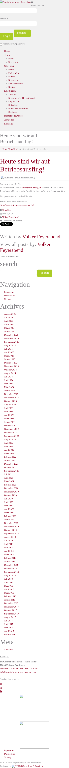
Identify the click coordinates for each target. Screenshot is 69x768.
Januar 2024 (9, 390)
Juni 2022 (8, 443)
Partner (11, 76)
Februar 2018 (10, 596)
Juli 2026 (8, 317)
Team (7, 55)
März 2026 (9, 328)
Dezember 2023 (11, 394)
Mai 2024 (8, 383)
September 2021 (11, 471)
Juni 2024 (8, 380)
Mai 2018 (8, 586)
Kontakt (12, 87)
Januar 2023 (9, 422)
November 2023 (11, 397)
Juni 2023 (8, 408)
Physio (11, 58)
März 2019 (9, 554)
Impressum (9, 292)
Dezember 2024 (11, 363)
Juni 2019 (8, 544)
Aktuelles (9, 119)
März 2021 (9, 481)
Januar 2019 (9, 561)
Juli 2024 (8, 376)
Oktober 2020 (10, 495)
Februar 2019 (10, 558)
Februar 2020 (10, 516)
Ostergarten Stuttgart (31, 187)
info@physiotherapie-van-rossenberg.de (18, 672)
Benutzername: (38, 5)
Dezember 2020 (11, 488)
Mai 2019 (8, 547)
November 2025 (11, 338)
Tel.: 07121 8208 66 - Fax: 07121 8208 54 (19, 668)
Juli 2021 (8, 474)
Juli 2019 (8, 540)
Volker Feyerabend (10, 217)
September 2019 (11, 533)
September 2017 (11, 613)
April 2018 (9, 589)
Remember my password (13, 43)
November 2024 (11, 366)
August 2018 (10, 575)
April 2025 (9, 352)
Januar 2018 (9, 600)
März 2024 (9, 387)
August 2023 (10, 404)
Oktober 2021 (10, 467)
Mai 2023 (8, 411)
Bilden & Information (18, 108)
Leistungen (10, 90)
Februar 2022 (10, 457)
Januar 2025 (9, 359)
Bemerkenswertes (13, 115)
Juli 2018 (8, 579)
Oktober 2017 (10, 610)
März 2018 (9, 593)
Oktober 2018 (10, 568)
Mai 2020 (8, 505)
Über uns (9, 66)
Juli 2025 (8, 349)
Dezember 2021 (11, 464)
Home (7, 51)
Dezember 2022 (11, 425)
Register (22, 32)
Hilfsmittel (13, 105)
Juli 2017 (8, 620)
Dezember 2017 (11, 603)
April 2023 (9, 415)
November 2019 (11, 526)
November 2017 (11, 607)
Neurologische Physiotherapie (22, 98)
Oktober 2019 (10, 530)
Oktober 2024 (10, 369)
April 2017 (9, 631)
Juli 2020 (8, 498)
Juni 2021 (8, 478)
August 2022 (10, 439)
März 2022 (9, 453)
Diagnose (12, 112)
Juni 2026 (8, 321)
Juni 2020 (8, 502)
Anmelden (9, 649)
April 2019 (9, 551)
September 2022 (11, 436)
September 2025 (11, 342)
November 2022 (11, 429)
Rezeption (13, 62)
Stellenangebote (15, 83)
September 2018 (11, 572)
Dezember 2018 (11, 565)
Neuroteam (13, 80)
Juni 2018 (8, 582)
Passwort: (4, 18)
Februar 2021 (10, 485)
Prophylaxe (13, 101)
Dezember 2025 (11, 335)
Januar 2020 (9, 519)
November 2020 (11, 491)
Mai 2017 (8, 627)
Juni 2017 (8, 624)
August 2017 (10, 617)
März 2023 (9, 418)
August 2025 (10, 345)
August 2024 (10, 373)
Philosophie (13, 73)
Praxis (11, 69)
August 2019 (10, 537)
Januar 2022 (9, 460)
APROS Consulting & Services (29, 766)
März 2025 (9, 356)
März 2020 (9, 512)
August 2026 (10, 314)
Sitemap (8, 299)
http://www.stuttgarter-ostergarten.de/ (17, 205)
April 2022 (9, 450)
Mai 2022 (8, 446)
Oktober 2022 (10, 432)
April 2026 (9, 324)
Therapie (12, 94)
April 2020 (9, 509)
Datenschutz (9, 295)
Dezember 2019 (11, 523)
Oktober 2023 (10, 401)
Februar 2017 (10, 634)
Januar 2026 (9, 331)
